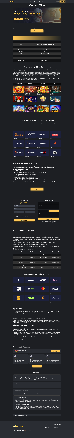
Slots (54, 83)
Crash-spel (42, 83)
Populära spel (18, 83)
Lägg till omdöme (55, 351)
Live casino (30, 83)
